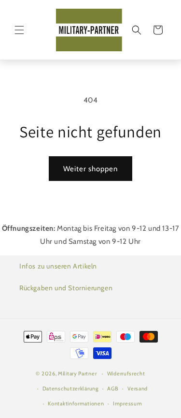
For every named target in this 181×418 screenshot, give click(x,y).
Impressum (127, 403)
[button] (19, 30)
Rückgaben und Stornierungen (65, 288)
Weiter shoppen (90, 168)
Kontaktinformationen (76, 403)
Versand (137, 388)
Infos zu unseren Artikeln (58, 266)
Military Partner (77, 373)
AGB (112, 388)
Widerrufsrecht (126, 373)
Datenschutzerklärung (70, 388)
